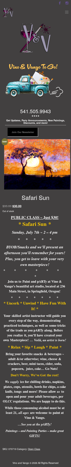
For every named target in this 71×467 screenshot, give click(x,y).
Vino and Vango (21, 463)
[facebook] (59, 3)
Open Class (34, 449)
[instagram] (67, 3)
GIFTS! (34, 435)
